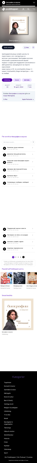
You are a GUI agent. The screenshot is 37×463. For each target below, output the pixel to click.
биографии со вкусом (17, 93)
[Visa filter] (33, 142)
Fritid (6, 442)
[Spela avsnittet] (4, 148)
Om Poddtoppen (10, 457)
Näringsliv (7, 393)
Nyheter (6, 446)
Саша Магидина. (9, 96)
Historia (6, 438)
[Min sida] (23, 9)
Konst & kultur (8, 397)
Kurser (17, 80)
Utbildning (7, 80)
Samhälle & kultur (10, 390)
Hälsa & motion (9, 431)
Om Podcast (21, 457)
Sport (6, 453)
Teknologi (7, 428)
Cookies (29, 457)
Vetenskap (7, 449)
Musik (6, 418)
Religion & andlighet (11, 407)
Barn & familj (8, 400)
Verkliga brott (8, 404)
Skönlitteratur (8, 435)
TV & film (7, 415)
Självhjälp (27, 80)
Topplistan (7, 382)
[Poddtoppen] (10, 9)
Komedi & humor (9, 386)
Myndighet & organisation (8, 423)
